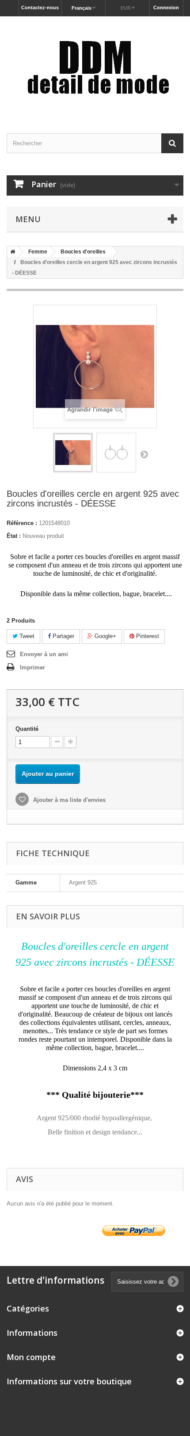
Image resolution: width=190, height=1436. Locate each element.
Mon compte (31, 1357)
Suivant (144, 454)
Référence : (22, 523)
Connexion (166, 7)
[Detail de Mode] (95, 67)
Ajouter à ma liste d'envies (68, 800)
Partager (62, 636)
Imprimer (32, 667)
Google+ (104, 636)
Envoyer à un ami (44, 654)
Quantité (26, 729)
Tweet (26, 636)
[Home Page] (11, 251)
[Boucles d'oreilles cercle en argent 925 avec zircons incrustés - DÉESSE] (72, 452)
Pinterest (146, 636)
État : (14, 536)
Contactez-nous (40, 7)
